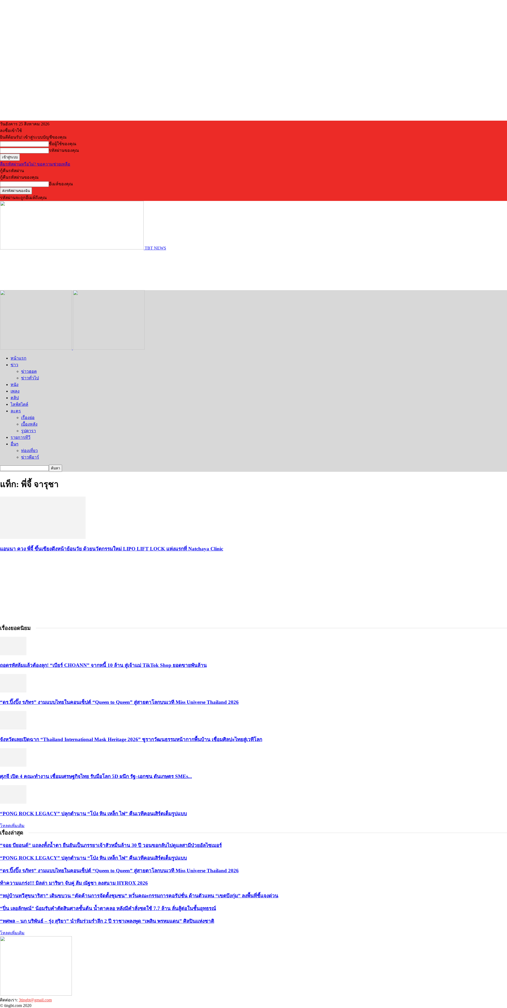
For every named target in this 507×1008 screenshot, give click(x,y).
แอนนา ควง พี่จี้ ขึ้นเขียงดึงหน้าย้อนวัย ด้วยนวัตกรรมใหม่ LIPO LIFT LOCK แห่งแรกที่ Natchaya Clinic (111, 549)
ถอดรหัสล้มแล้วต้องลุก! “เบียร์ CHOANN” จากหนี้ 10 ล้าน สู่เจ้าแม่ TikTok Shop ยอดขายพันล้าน (103, 665)
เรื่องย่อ (28, 417)
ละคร (16, 411)
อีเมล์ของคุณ (61, 184)
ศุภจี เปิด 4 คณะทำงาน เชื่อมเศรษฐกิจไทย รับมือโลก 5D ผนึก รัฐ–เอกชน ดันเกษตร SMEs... (96, 776)
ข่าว (14, 364)
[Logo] (36, 348)
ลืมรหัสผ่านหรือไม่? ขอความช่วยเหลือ (35, 164)
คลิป (15, 397)
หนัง (14, 384)
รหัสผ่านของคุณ (64, 150)
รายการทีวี (20, 437)
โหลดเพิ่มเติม (12, 825)
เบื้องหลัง (29, 424)
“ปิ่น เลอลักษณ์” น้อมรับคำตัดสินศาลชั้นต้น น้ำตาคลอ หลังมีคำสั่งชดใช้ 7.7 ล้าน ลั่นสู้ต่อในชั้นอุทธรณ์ (108, 908)
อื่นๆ (14, 444)
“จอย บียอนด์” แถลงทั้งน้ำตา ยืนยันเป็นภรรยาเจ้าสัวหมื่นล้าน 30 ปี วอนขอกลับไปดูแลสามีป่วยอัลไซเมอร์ (111, 845)
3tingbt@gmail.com (35, 1000)
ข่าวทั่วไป (30, 378)
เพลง (15, 391)
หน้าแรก (18, 358)
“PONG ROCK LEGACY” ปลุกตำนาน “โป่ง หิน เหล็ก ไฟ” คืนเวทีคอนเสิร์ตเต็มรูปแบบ (93, 813)
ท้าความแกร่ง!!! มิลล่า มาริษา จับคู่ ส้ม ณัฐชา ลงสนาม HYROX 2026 (74, 883)
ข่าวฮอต (29, 371)
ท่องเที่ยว (29, 450)
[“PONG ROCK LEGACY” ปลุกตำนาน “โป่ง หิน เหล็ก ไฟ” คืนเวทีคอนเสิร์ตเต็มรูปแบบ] (13, 802)
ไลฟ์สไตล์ (19, 404)
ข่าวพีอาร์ (30, 457)
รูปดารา (28, 430)
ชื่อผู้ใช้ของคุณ (62, 144)
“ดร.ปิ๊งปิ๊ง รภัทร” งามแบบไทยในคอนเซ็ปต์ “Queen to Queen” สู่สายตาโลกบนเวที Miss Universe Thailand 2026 (119, 702)
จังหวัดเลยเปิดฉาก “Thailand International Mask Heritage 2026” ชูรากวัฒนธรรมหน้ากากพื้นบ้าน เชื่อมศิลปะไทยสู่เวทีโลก (131, 739)
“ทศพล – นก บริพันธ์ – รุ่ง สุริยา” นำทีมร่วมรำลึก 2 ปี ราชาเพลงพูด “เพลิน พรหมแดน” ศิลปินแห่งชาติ (107, 921)
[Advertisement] (96, 270)
